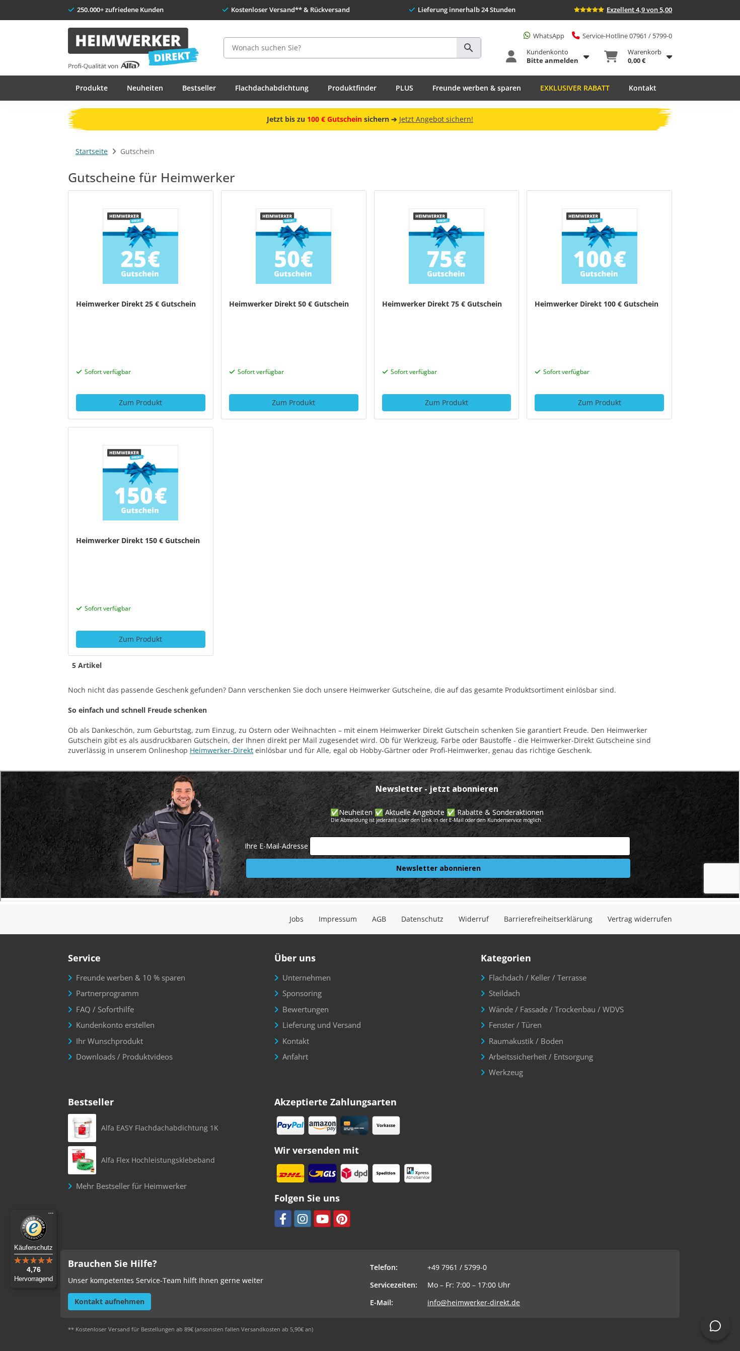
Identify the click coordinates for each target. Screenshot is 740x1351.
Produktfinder (352, 88)
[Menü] (51, 1216)
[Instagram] (302, 1218)
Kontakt (642, 88)
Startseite (92, 151)
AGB (379, 919)
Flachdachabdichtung (272, 88)
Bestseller (199, 88)
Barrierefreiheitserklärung (548, 919)
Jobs (296, 919)
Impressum (338, 919)
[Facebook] (282, 1218)
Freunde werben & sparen (476, 88)
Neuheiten (145, 88)
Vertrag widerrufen (640, 919)
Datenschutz (422, 919)
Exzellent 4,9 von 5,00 (639, 9)
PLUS (404, 88)
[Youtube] (322, 1218)
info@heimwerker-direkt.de (473, 1302)
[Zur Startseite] (133, 49)
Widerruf (474, 919)
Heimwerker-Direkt (221, 750)
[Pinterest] (341, 1218)
